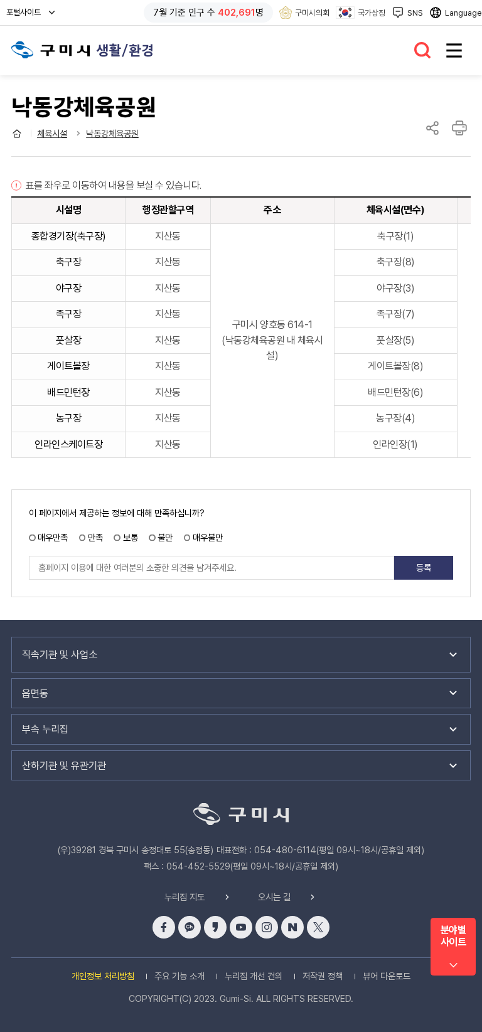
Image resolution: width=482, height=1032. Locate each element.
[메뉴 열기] (454, 50)
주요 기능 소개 (179, 976)
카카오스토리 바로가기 (215, 927)
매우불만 (208, 537)
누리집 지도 (184, 897)
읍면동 (35, 694)
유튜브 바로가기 (241, 927)
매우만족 (53, 537)
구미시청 (50, 50)
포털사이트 (26, 16)
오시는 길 (274, 897)
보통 (130, 537)
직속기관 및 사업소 (59, 655)
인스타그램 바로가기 (266, 927)
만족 (95, 537)
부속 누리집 (45, 729)
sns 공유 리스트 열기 (432, 128)
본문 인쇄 (459, 128)
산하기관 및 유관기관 (64, 766)
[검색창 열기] (423, 50)
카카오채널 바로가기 (189, 927)
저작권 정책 (323, 976)
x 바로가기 (318, 927)
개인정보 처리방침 (103, 976)
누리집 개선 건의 (253, 976)
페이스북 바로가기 (164, 927)
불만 (165, 537)
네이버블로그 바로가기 (292, 927)
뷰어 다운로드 (386, 976)
